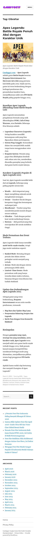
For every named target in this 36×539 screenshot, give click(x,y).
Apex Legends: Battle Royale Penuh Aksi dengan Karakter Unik (18, 33)
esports (24, 380)
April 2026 (9, 469)
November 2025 (11, 483)
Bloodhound (7, 380)
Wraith (22, 384)
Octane (17, 382)
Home (5, 520)
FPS (28, 380)
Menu (30, 7)
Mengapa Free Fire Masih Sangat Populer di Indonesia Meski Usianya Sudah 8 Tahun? (19, 449)
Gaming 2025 (18, 376)
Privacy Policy (8, 525)
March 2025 (9, 505)
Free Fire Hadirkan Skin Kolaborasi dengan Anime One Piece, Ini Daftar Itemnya (19, 441)
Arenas (11, 378)
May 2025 (9, 499)
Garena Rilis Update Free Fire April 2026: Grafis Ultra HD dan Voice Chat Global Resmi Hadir (18, 424)
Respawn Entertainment (11, 384)
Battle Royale (26, 378)
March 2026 (9, 472)
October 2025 (10, 485)
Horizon (11, 382)
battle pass (17, 378)
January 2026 (10, 477)
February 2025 (10, 508)
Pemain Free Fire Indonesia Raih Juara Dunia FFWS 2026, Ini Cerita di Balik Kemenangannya (18, 433)
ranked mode (24, 382)
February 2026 (10, 474)
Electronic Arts (16, 380)
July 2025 (8, 494)
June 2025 (9, 497)
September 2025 (11, 488)
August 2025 (10, 491)
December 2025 (11, 480)
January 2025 (10, 510)
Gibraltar (5, 382)
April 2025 (9, 502)
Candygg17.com (9, 73)
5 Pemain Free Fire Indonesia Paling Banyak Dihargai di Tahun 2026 (18, 416)
